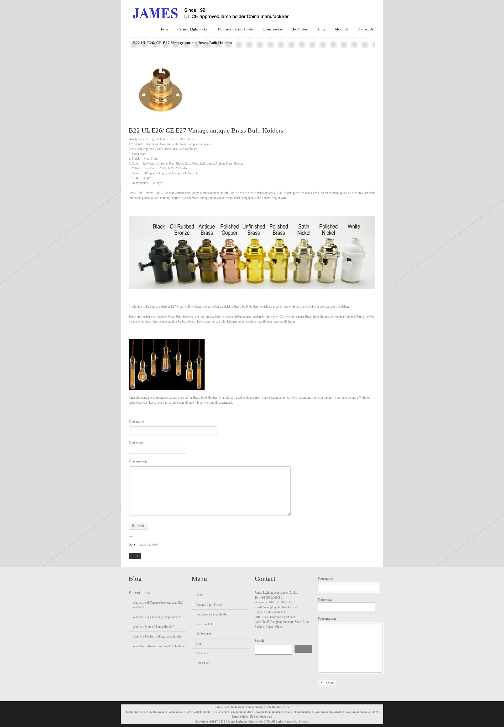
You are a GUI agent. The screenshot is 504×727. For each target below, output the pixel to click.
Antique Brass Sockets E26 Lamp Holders (138, 556)
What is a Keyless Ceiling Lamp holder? (157, 636)
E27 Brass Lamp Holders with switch (132, 556)
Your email (136, 442)
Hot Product (300, 29)
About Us (341, 29)
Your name (136, 421)
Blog (321, 29)
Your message (138, 461)
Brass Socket (272, 29)
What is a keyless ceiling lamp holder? (156, 617)
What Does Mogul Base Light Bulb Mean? (159, 646)
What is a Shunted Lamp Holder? (153, 627)
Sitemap (304, 721)
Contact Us (365, 29)
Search (259, 640)
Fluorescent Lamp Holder (236, 29)
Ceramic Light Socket (192, 29)
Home (164, 29)
